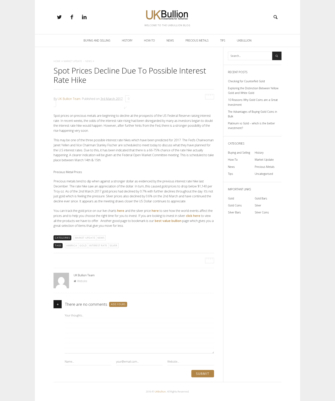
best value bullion (168, 221)
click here (193, 216)
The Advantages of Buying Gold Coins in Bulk (252, 114)
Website (82, 281)
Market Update (85, 237)
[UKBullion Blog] (167, 14)
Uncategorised (264, 174)
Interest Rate (98, 245)
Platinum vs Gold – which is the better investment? (251, 125)
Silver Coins (262, 212)
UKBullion (244, 40)
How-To (149, 40)
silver (113, 245)
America (71, 245)
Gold (83, 245)
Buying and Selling (97, 40)
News (170, 40)
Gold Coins (235, 205)
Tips (222, 40)
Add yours (118, 304)
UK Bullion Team (69, 99)
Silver (258, 205)
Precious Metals (197, 40)
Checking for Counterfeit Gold (246, 81)
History (127, 40)
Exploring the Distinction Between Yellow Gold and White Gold (253, 90)
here (120, 211)
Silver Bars (234, 212)
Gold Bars (261, 198)
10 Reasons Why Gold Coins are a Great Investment (253, 102)
